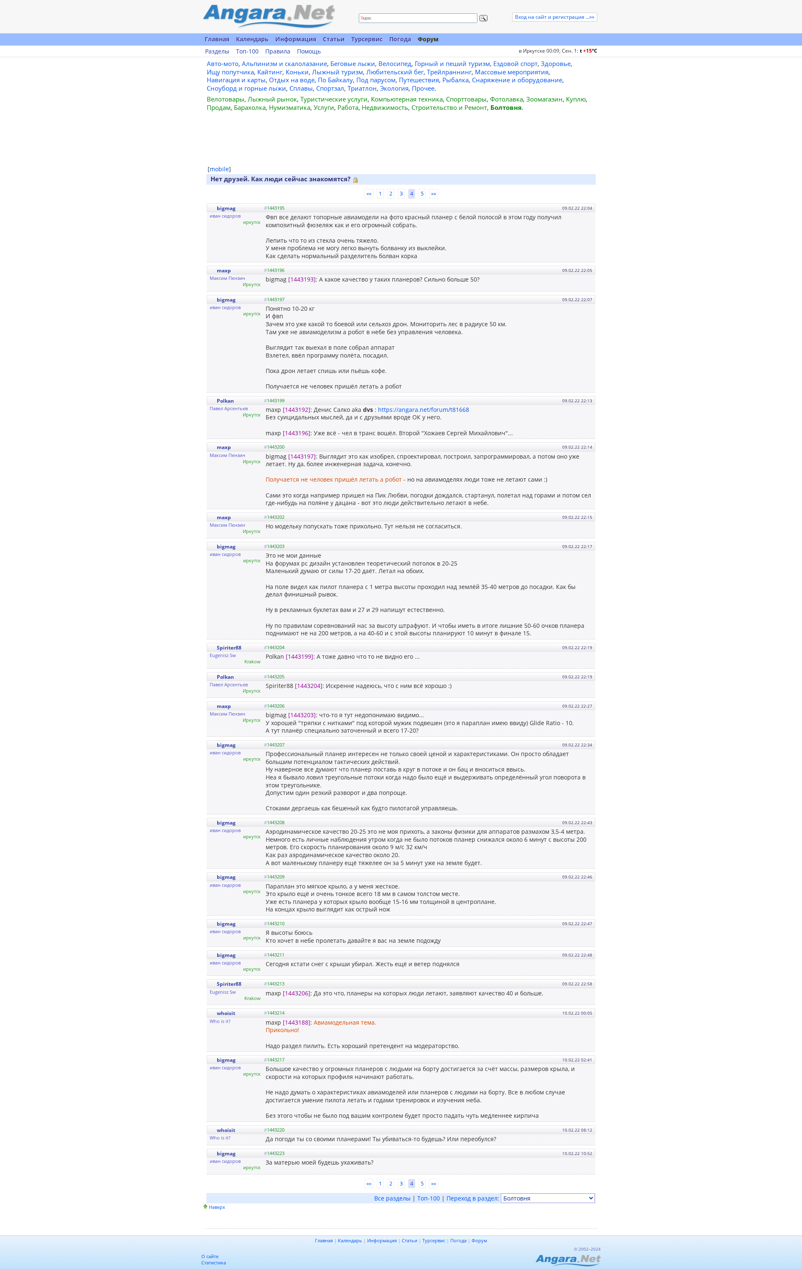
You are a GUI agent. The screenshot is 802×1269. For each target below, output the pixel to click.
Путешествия (419, 80)
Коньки (297, 72)
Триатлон (362, 88)
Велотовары (225, 99)
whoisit (226, 1013)
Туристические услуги (334, 99)
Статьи (334, 39)
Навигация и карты (236, 80)
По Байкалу (335, 80)
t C (588, 50)
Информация (295, 39)
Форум (428, 39)
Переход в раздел (472, 1198)
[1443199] (299, 656)
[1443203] (302, 715)
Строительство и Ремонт (449, 107)
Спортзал (330, 88)
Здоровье (556, 63)
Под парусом (376, 80)
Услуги (324, 107)
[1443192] (296, 410)
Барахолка (250, 107)
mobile (219, 169)
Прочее (423, 88)
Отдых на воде (292, 80)
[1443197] (302, 456)
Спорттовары (466, 99)
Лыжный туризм (337, 72)
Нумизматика (289, 107)
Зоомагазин (544, 99)
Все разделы (392, 1198)
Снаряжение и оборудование (517, 80)
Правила (277, 51)
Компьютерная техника (407, 99)
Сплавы (301, 88)
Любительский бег (395, 72)
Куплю (576, 99)
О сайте (209, 1256)
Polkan (225, 400)
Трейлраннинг (449, 72)
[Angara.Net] (268, 16)
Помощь (309, 51)
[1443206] (296, 993)
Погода (400, 39)
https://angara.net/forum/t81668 (423, 410)
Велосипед (394, 63)
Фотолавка (506, 99)
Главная (217, 39)
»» (433, 193)
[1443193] (302, 279)
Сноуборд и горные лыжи (246, 88)
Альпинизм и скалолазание (284, 63)
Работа (348, 107)
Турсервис (367, 39)
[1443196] (296, 433)
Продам (219, 107)
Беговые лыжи (352, 63)
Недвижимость (385, 107)
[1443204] (308, 686)
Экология (394, 88)
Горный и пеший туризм (452, 63)
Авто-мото (223, 63)
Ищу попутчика (230, 72)
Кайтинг (269, 72)
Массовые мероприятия (511, 72)
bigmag (226, 208)
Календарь (252, 39)
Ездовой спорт (515, 63)
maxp (224, 270)
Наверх (217, 1207)
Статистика (213, 1262)
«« (368, 193)
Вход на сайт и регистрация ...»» (554, 16)
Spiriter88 (229, 647)
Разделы (217, 51)
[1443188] (296, 1022)
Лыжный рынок (272, 99)
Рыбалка (455, 80)
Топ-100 (247, 51)
